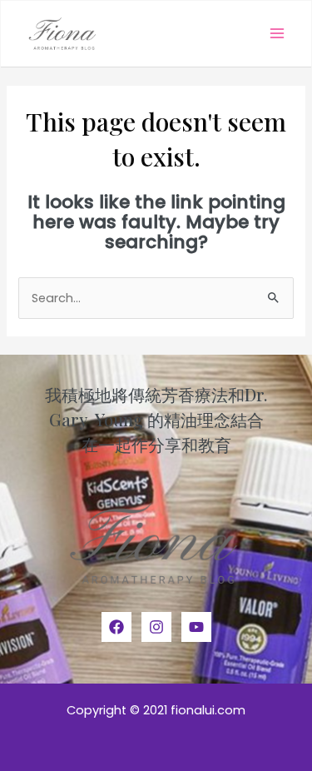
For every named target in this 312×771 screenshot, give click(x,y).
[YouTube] (196, 627)
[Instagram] (156, 627)
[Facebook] (116, 627)
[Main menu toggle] (277, 33)
